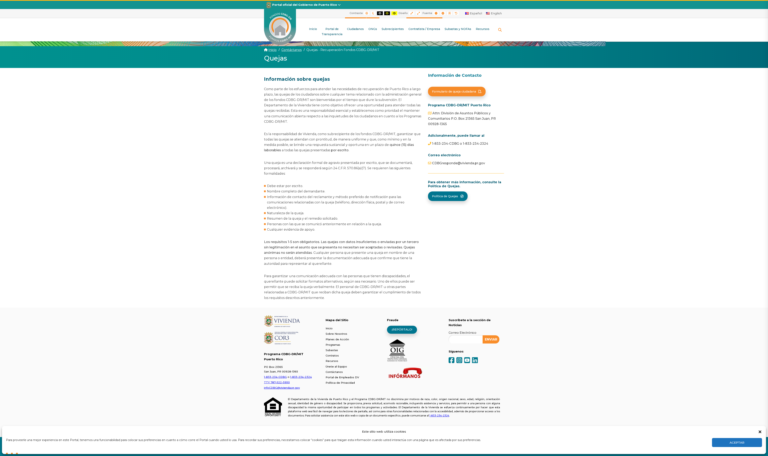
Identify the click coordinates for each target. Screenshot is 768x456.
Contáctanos (334, 371)
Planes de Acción (337, 339)
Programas (333, 344)
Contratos (332, 355)
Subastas (332, 350)
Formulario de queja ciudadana (454, 91)
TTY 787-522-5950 (277, 382)
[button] (760, 431)
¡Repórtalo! (402, 329)
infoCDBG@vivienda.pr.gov (282, 387)
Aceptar (737, 442)
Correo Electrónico (462, 333)
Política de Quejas (445, 196)
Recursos (332, 360)
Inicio (272, 50)
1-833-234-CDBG (275, 376)
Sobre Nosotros (336, 333)
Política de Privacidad (340, 382)
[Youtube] (467, 360)
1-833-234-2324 (301, 376)
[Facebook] (451, 360)
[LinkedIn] (475, 360)
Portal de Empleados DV (342, 377)
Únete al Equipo (336, 366)
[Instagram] (459, 360)
